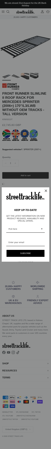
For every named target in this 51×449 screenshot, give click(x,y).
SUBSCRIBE (25, 253)
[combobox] (25, 229)
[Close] (45, 190)
